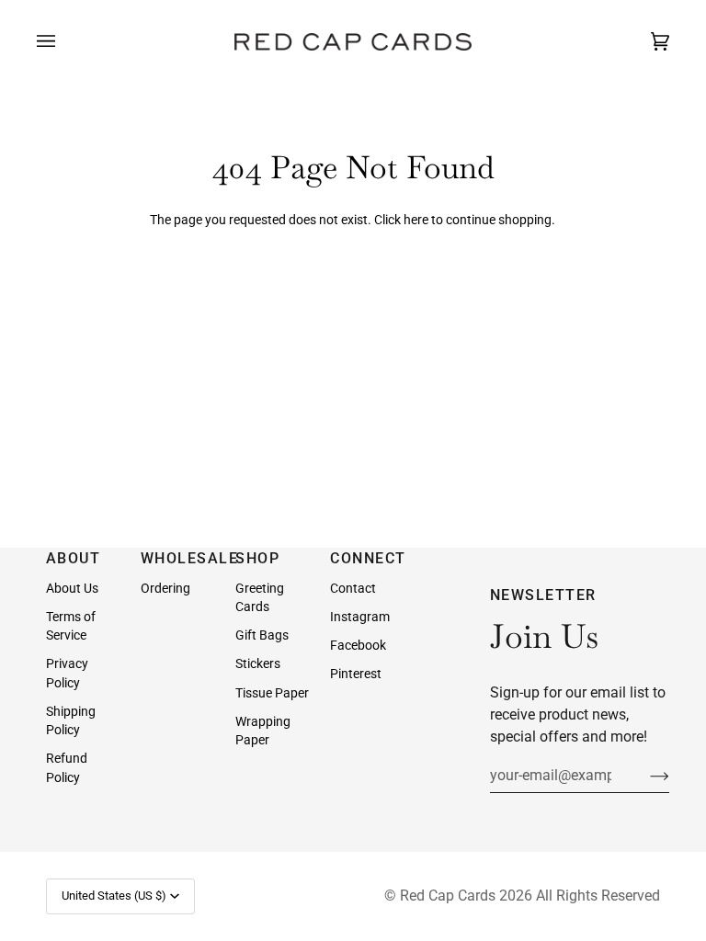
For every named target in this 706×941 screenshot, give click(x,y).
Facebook (358, 645)
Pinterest (355, 673)
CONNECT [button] (368, 558)
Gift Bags (262, 635)
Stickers (257, 663)
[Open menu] (64, 42)
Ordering (165, 588)
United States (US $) (114, 895)
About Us (72, 588)
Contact (353, 588)
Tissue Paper (272, 693)
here (416, 219)
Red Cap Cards (447, 895)
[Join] (645, 775)
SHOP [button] (257, 558)
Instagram (360, 616)
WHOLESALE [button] (179, 558)
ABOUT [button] (73, 558)
